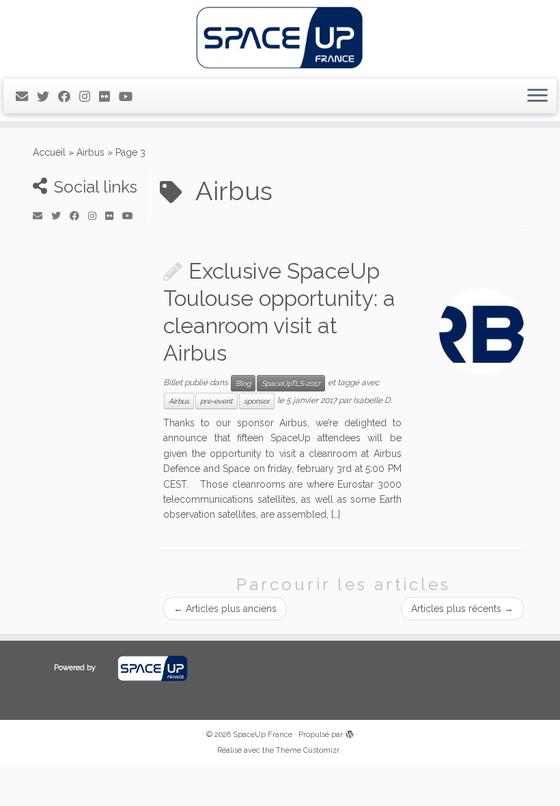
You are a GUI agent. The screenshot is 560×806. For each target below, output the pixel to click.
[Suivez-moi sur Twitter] (47, 96)
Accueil (49, 152)
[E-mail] (26, 96)
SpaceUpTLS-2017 (291, 383)
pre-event (216, 401)
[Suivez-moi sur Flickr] (109, 96)
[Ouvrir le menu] (537, 96)
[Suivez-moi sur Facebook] (68, 96)
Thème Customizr (307, 750)
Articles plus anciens (225, 608)
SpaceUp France (262, 734)
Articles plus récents (462, 608)
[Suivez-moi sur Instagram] (89, 96)
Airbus (90, 152)
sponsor (257, 401)
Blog (243, 383)
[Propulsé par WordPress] (349, 732)
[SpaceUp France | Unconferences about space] (280, 37)
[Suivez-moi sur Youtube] (130, 96)
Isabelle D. (372, 400)
